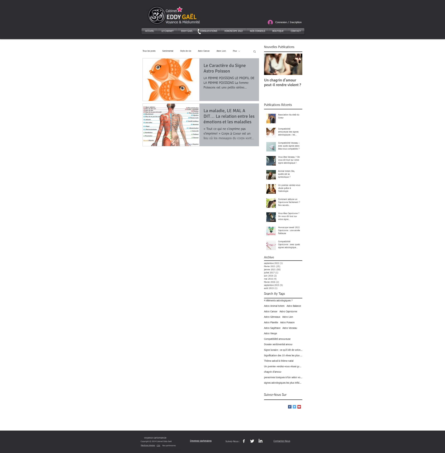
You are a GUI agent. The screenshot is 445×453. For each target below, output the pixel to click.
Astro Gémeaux (272, 317)
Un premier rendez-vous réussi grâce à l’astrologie (283, 366)
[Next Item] (296, 64)
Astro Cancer (204, 51)
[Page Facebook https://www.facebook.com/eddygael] (243, 441)
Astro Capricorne (288, 311)
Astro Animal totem (274, 306)
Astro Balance (294, 306)
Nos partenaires (169, 446)
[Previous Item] (269, 64)
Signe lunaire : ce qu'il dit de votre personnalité (283, 350)
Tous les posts (149, 51)
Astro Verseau (289, 328)
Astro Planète (271, 322)
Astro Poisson (287, 322)
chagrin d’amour (272, 372)
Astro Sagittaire (272, 328)
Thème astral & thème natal (278, 361)
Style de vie (185, 51)
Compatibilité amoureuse (277, 339)
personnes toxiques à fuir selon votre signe (283, 377)
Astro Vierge (270, 333)
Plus (235, 51)
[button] (254, 52)
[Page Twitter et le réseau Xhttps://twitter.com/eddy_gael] (252, 441)
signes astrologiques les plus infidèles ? (283, 383)
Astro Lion (221, 51)
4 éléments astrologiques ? (278, 300)
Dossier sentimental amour (278, 344)
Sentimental (167, 51)
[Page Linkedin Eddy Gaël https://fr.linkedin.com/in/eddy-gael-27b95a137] (260, 441)
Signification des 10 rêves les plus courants (283, 355)
